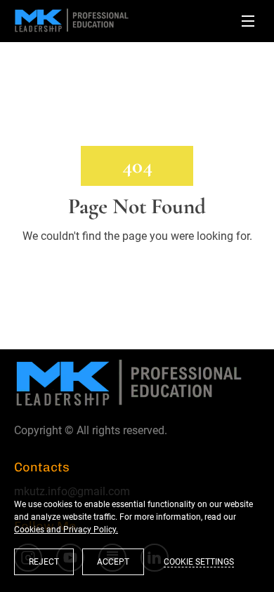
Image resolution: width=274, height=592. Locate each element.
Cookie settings (199, 562)
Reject (44, 562)
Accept (113, 562)
